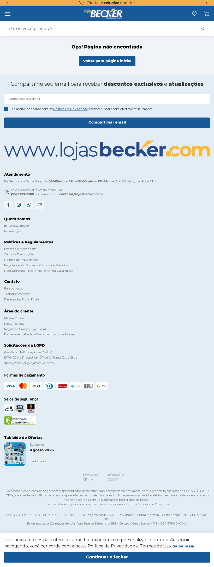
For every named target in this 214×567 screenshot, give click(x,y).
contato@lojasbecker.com (81, 194)
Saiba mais (183, 546)
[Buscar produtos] (203, 29)
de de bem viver (116, 3)
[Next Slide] (207, 3)
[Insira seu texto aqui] (194, 13)
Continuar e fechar (107, 556)
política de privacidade (70, 109)
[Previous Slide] (7, 3)
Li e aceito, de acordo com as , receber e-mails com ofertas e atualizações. (81, 109)
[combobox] (107, 28)
